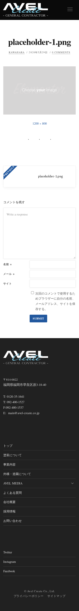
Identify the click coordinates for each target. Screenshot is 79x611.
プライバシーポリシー (29, 596)
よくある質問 (12, 493)
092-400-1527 (15, 402)
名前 (7, 264)
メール (9, 274)
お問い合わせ (12, 521)
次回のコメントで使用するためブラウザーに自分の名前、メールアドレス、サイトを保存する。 (55, 301)
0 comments (61, 52)
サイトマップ (56, 596)
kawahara (17, 52)
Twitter (7, 552)
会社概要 (9, 502)
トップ (8, 445)
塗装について (12, 455)
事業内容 (9, 464)
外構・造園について (17, 474)
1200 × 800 (39, 123)
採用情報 (9, 511)
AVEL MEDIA (12, 483)
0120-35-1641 (15, 396)
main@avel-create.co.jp (23, 413)
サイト (7, 283)
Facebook (9, 571)
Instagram (9, 562)
